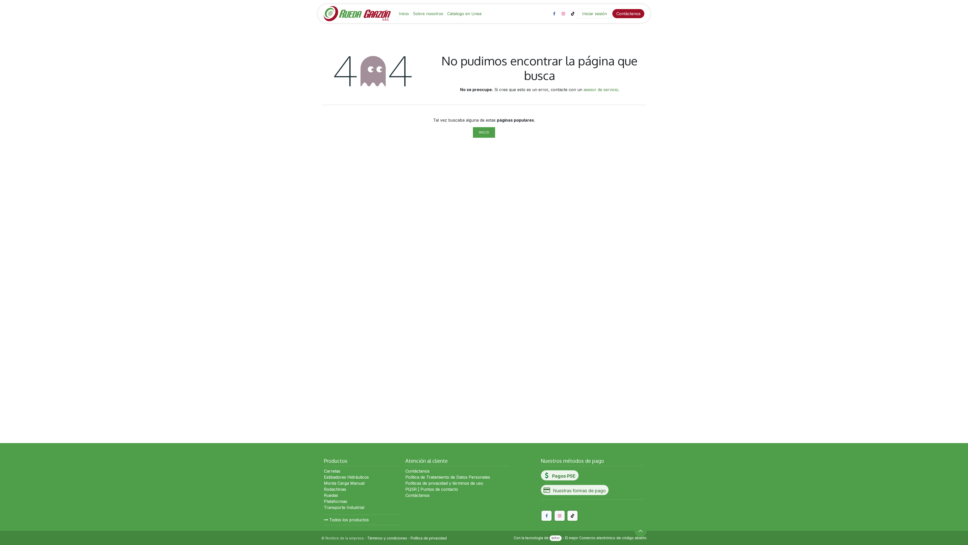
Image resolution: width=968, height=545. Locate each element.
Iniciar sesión (594, 13)
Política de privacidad (429, 538)
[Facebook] (554, 14)
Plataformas (335, 501)
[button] (640, 531)
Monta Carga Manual (344, 483)
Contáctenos (628, 13)
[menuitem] (404, 14)
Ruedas (331, 495)
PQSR (411, 489)
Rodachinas (335, 489)
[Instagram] (563, 14)
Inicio (484, 132)
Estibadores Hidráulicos (346, 477)
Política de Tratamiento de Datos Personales (447, 477)
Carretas (332, 471)
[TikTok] (573, 14)
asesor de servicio (601, 89)
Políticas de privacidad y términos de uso (444, 483)
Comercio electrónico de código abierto (613, 538)
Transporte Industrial (344, 507)
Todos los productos (348, 519)
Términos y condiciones (387, 538)
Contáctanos (417, 471)
